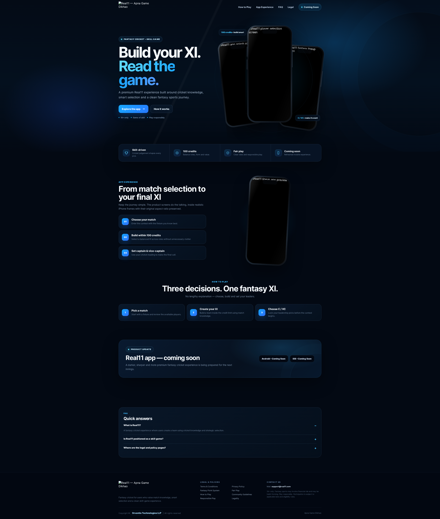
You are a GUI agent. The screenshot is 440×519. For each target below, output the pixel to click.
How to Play (244, 7)
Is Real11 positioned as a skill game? (143, 438)
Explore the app (131, 108)
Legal (291, 7)
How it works (161, 108)
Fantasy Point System (209, 490)
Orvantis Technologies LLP (146, 513)
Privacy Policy (238, 486)
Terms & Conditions (209, 486)
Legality (235, 498)
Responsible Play (208, 498)
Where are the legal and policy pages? (145, 447)
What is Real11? (132, 425)
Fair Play (235, 490)
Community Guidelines (242, 494)
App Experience (264, 7)
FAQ (280, 7)
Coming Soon (311, 7)
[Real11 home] (136, 7)
